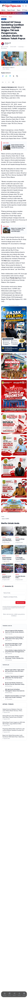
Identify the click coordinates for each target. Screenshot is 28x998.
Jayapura (4, 87)
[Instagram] (23, 2)
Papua (18, 10)
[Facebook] (18, 2)
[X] (21, 2)
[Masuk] (26, 6)
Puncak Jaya (14, 278)
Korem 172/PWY (5, 518)
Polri (5, 261)
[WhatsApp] (6, 76)
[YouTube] (26, 2)
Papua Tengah (11, 10)
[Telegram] (10, 76)
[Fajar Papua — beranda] (11, 6)
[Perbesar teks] (9, 82)
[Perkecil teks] (5, 82)
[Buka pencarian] (23, 6)
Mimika (3, 10)
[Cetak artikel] (13, 82)
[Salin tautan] (17, 76)
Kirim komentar (20, 602)
